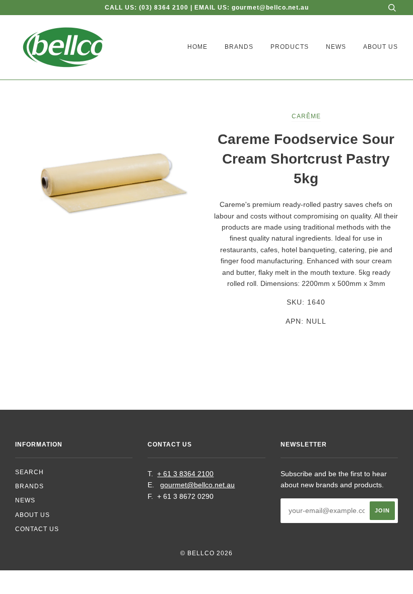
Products (289, 46)
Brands (239, 46)
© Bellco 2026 (206, 553)
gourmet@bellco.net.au (197, 485)
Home (197, 46)
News (336, 46)
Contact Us (37, 529)
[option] (107, 171)
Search (29, 472)
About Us (380, 46)
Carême (306, 116)
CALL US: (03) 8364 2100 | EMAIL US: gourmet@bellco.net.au (207, 7)
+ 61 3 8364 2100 (185, 474)
